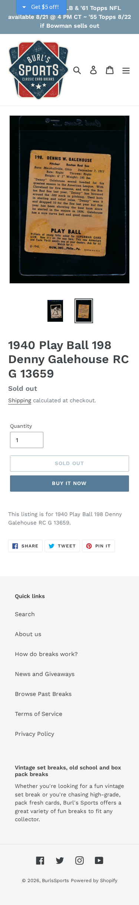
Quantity (21, 426)
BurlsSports (55, 880)
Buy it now (69, 483)
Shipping (19, 400)
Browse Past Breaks (43, 693)
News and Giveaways (45, 673)
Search (25, 614)
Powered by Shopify (94, 880)
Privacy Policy (34, 733)
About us (28, 634)
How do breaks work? (46, 654)
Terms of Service (38, 713)
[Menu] (126, 70)
